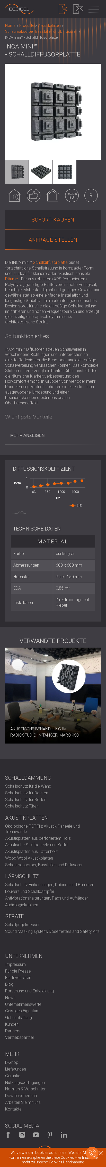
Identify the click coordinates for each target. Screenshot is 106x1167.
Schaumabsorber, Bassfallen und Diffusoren (44, 864)
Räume (11, 278)
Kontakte (13, 1109)
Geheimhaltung (18, 1017)
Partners (12, 1031)
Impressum (15, 964)
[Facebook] (8, 1135)
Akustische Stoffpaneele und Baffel (36, 844)
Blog (9, 984)
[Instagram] (22, 1135)
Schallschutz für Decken (26, 792)
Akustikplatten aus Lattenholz (31, 851)
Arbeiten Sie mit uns (23, 1102)
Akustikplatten (26, 818)
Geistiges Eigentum (22, 1010)
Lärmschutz (22, 876)
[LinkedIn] (64, 1135)
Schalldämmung (28, 778)
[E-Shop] (63, 9)
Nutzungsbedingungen (25, 1082)
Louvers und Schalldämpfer (29, 891)
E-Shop (11, 1062)
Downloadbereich (21, 1095)
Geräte (14, 916)
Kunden (12, 1024)
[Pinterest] (50, 1135)
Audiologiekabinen (21, 904)
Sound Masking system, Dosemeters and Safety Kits (52, 931)
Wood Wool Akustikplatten (29, 858)
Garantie (12, 1075)
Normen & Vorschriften (25, 1089)
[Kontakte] (78, 9)
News (10, 997)
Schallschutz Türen (22, 806)
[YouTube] (36, 1135)
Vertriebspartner (19, 1037)
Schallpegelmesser (22, 924)
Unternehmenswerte (23, 1004)
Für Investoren (18, 977)
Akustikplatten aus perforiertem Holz (37, 838)
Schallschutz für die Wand (28, 786)
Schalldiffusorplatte (50, 262)
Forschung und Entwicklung (29, 991)
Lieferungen (15, 1069)
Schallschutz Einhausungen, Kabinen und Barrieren (49, 884)
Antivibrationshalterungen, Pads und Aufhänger (46, 898)
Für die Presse (18, 971)
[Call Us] (92, 1153)
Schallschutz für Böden (25, 799)
